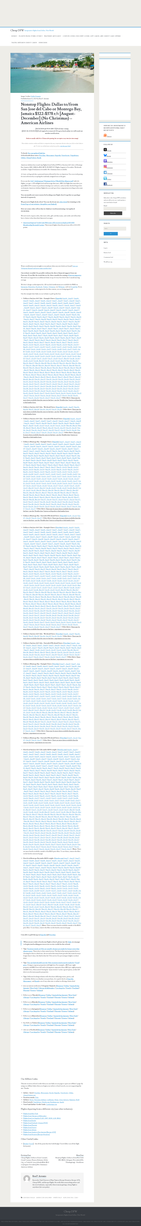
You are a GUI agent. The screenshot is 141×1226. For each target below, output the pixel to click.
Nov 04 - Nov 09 (44, 365)
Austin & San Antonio (60, 995)
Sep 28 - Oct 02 (73, 467)
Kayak (39, 158)
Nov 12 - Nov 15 (42, 375)
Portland (76, 988)
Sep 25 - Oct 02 (62, 467)
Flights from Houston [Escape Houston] (36, 1134)
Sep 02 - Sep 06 (76, 317)
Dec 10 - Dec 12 (51, 391)
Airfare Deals (29, 1197)
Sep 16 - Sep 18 (44, 338)
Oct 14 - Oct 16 (35, 349)
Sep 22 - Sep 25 (40, 340)
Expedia (58, 155)
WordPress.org (108, 262)
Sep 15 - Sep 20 (33, 338)
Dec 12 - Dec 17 (56, 395)
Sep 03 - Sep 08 (28, 322)
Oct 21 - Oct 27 (67, 483)
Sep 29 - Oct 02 (73, 342)
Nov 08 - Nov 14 (69, 368)
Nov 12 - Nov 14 (31, 375)
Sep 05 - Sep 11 (28, 326)
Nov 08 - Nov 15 (29, 821)
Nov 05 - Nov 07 (56, 365)
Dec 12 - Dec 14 (34, 395)
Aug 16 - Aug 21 (34, 301)
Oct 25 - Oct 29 (45, 356)
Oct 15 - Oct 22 (67, 476)
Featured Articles (52, 36)
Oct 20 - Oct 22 (73, 479)
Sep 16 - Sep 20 (65, 338)
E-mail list (74, 287)
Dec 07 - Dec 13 (28, 386)
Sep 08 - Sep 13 (66, 331)
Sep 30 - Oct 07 (28, 347)
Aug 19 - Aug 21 (52, 444)
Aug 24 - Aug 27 (29, 423)
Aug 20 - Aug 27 (57, 305)
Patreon (109, 136)
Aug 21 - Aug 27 (70, 305)
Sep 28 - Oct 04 (39, 469)
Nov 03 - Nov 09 (52, 363)
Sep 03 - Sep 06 (63, 319)
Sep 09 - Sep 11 (54, 456)
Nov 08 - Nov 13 (58, 368)
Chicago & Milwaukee (47, 988)
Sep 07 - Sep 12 (69, 328)
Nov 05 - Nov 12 (34, 368)
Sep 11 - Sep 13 (27, 335)
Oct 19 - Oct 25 (52, 479)
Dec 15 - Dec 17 (56, 398)
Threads (109, 151)
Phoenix (26, 990)
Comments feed (108, 257)
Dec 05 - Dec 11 (75, 379)
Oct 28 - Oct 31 (27, 361)
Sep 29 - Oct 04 (39, 345)
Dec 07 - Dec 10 (52, 384)
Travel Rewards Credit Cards (24, 42)
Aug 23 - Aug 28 (47, 308)
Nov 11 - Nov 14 (45, 372)
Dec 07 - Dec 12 (74, 384)
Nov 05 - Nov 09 (28, 819)
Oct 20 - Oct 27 (72, 481)
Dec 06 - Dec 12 (74, 382)
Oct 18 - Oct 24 (41, 352)
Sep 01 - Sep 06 (31, 317)
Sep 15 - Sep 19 (57, 460)
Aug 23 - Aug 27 (35, 308)
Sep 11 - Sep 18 (48, 335)
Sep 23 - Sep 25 (73, 340)
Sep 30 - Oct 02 (51, 345)
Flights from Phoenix (30, 1125)
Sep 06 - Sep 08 (50, 326)
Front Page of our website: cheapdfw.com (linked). (39, 204)
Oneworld (57, 1197)
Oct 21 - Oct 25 (60, 354)
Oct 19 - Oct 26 (62, 479)
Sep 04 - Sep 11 (39, 324)
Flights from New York (30, 1114)
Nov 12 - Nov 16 (53, 375)
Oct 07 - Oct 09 (40, 347)
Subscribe (43, 42)
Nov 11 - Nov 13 (34, 372)
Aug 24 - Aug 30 (61, 310)
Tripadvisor (74, 155)
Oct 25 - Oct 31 (66, 356)
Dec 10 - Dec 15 (55, 506)
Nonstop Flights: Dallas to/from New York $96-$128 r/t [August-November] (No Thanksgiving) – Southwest (69, 1160)
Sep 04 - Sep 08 (74, 322)
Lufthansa (50, 1100)
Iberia (31, 1100)
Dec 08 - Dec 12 (74, 386)
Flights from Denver (29, 1128)
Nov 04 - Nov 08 (31, 365)
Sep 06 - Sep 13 (36, 328)
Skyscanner (50, 155)
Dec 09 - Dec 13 (73, 389)
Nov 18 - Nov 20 (28, 379)
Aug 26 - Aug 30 (29, 315)
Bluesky (109, 156)
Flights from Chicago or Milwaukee (35, 1116)
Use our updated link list (36, 153)
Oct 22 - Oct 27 (53, 486)
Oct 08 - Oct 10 (72, 347)
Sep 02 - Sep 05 (65, 317)
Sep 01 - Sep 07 (42, 317)
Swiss (56, 1100)
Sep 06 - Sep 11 (72, 326)
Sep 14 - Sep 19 (28, 682)
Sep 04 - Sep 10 (28, 324)
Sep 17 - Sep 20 (29, 340)
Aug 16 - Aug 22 (46, 301)
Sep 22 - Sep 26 (51, 340)
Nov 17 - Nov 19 (63, 377)
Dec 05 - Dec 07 (40, 379)
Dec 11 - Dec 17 (35, 847)
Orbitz (23, 158)
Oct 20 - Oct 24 (73, 352)
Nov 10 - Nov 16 (28, 824)
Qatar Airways (64, 1100)
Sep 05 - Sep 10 (73, 324)
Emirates (72, 1100)
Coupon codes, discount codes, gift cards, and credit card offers (92, 36)
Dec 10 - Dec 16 (28, 393)
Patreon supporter (74, 275)
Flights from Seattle (29, 1121)
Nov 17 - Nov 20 (75, 377)
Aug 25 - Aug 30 (52, 312)
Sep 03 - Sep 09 (68, 453)
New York (33, 988)
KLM (77, 1100)
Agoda (62, 1102)
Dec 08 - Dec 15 (45, 504)
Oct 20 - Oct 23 (62, 352)
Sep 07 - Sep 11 (58, 328)
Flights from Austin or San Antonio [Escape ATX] (39, 1132)
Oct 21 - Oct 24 (49, 354)
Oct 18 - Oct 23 (30, 352)
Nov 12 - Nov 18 (65, 375)
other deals (63, 202)
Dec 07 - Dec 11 (63, 384)
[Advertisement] (70, 13)
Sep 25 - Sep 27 (51, 467)
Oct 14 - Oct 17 (46, 349)
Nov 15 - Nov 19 (40, 377)
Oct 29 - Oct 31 (49, 361)
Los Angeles (60, 988)
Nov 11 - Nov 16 (67, 372)
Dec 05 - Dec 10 (64, 379)
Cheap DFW (17, 30)
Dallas (66, 986)
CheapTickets (31, 158)
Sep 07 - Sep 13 (28, 782)
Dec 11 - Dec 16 (71, 393)
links (70, 942)
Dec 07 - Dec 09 (40, 384)
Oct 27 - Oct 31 (52, 359)
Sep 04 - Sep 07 (62, 322)
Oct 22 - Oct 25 (31, 486)
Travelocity (65, 155)
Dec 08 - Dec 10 (51, 386)
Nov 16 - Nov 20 (67, 497)
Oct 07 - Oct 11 (61, 347)
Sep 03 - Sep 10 (39, 322)
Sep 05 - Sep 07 (50, 324)
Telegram (52, 287)
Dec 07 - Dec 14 (40, 386)
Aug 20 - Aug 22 (45, 305)
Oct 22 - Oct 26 (42, 486)
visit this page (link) (65, 146)
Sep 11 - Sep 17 (37, 335)
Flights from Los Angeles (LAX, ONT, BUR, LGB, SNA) (42, 1118)
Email (105, 206)
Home (13, 36)
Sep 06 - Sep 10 (61, 326)
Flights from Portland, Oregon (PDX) (35, 1123)
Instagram (24, 287)
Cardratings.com (51, 1104)
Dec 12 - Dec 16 (45, 395)
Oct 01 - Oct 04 (73, 472)
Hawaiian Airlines (40, 1100)
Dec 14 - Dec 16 (34, 398)
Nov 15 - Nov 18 (29, 377)
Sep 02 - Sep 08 (41, 319)
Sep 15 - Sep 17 (58, 335)
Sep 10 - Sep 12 (52, 333)
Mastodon (31, 287)
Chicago (26, 997)
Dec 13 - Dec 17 (36, 432)
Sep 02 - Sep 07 (29, 319)
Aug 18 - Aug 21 (57, 303)
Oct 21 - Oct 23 (38, 354)
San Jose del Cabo (70, 1197)
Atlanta (39, 990)
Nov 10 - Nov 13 (46, 370)
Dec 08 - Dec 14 (39, 389)
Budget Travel (28, 1144)
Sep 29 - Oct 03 (28, 345)
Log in (105, 248)
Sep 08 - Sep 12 (55, 331)
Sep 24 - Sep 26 (50, 342)
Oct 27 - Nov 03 (40, 488)
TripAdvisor (37, 1102)
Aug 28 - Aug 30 (65, 315)
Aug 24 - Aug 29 (49, 310)
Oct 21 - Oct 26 (57, 483)
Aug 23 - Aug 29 (59, 308)
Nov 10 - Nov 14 (57, 370)
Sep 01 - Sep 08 (53, 317)
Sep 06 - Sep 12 (30, 780)
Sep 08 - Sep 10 (33, 331)
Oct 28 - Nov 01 (39, 361)
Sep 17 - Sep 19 (76, 338)
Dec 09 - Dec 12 (62, 389)
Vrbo (37, 1097)
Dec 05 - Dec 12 (28, 382)
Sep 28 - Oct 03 (28, 469)
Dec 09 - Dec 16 (40, 391)
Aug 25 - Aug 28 (28, 312)
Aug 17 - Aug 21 (64, 442)
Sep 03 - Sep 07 (75, 319)
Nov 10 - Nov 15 (69, 370)
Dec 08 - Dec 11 (62, 386)
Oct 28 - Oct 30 (75, 359)
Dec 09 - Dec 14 (28, 391)
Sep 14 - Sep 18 (71, 458)
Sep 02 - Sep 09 (28, 870)
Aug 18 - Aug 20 (45, 303)
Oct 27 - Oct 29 (31, 359)
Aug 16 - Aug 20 (75, 419)
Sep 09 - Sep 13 (41, 333)
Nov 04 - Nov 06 (65, 363)
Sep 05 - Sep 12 (38, 326)
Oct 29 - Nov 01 (60, 361)
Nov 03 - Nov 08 (40, 363)
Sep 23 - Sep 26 (28, 342)
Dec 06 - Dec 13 (28, 384)
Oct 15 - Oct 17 (67, 349)
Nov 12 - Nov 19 (76, 375)
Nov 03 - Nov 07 (28, 363)
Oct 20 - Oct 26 (61, 481)
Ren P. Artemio (44, 99)
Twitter (45, 287)
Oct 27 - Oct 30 (42, 359)
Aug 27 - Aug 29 (41, 315)
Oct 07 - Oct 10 (51, 347)
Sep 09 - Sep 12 (30, 333)
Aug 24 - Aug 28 (37, 310)
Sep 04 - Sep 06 (51, 322)
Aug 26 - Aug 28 (64, 312)
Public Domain (36, 96)
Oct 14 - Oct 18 (56, 349)
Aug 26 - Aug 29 (75, 312)
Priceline (42, 155)
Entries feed (107, 252)
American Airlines (44, 1197)
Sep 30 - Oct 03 (62, 345)
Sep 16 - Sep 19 (54, 338)
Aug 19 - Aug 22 (34, 305)
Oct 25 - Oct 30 (56, 356)
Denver (33, 990)
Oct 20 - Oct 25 (28, 354)
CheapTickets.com (29, 1095)
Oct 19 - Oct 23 (30, 479)
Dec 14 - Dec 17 (45, 398)
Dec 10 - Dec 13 (62, 391)
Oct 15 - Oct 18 (27, 803)
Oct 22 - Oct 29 (34, 356)
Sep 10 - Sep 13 (62, 333)
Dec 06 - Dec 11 (63, 382)
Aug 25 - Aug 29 (40, 312)
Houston (60, 986)
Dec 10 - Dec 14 (73, 391)
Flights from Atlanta (29, 1130)
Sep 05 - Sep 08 (62, 324)
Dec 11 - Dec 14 (60, 393)
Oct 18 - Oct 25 (51, 352)
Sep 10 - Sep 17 (73, 333)
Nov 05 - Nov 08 (68, 365)
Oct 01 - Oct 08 (28, 474)
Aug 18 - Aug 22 (68, 303)
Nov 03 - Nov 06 (72, 361)
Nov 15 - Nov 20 (52, 377)
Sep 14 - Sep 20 (36, 460)
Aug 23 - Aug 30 (70, 308)
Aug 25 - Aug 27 (73, 310)
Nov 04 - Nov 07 (41, 493)
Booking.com (54, 1102)
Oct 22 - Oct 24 (71, 354)
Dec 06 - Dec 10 (51, 382)
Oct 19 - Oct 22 (72, 516)
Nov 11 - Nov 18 (28, 826)
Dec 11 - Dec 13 (50, 393)
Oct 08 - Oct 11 (33, 800)
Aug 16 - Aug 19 (68, 298)
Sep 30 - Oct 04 (73, 345)
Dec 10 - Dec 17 (39, 393)
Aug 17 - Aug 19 (57, 301)
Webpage (61, 287)
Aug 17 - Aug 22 (34, 303)
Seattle (68, 988)
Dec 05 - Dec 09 (52, 379)
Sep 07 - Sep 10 (47, 328)
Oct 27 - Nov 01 (64, 359)
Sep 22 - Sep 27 (62, 340)
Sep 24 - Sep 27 (62, 342)
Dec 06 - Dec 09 (39, 382)
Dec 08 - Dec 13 (28, 389)
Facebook (39, 287)
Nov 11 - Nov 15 (56, 372)
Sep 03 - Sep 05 (52, 319)
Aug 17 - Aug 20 (69, 301)
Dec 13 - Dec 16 (67, 395)
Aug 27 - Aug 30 (53, 315)
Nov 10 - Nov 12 (35, 370)
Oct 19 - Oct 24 (41, 479)
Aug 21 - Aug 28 (29, 759)
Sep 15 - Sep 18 (68, 335)
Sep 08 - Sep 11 (44, 331)
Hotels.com (62, 750)
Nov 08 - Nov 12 (46, 368)
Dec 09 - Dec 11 (51, 389)
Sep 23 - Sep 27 (39, 342)
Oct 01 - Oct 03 (62, 472)
